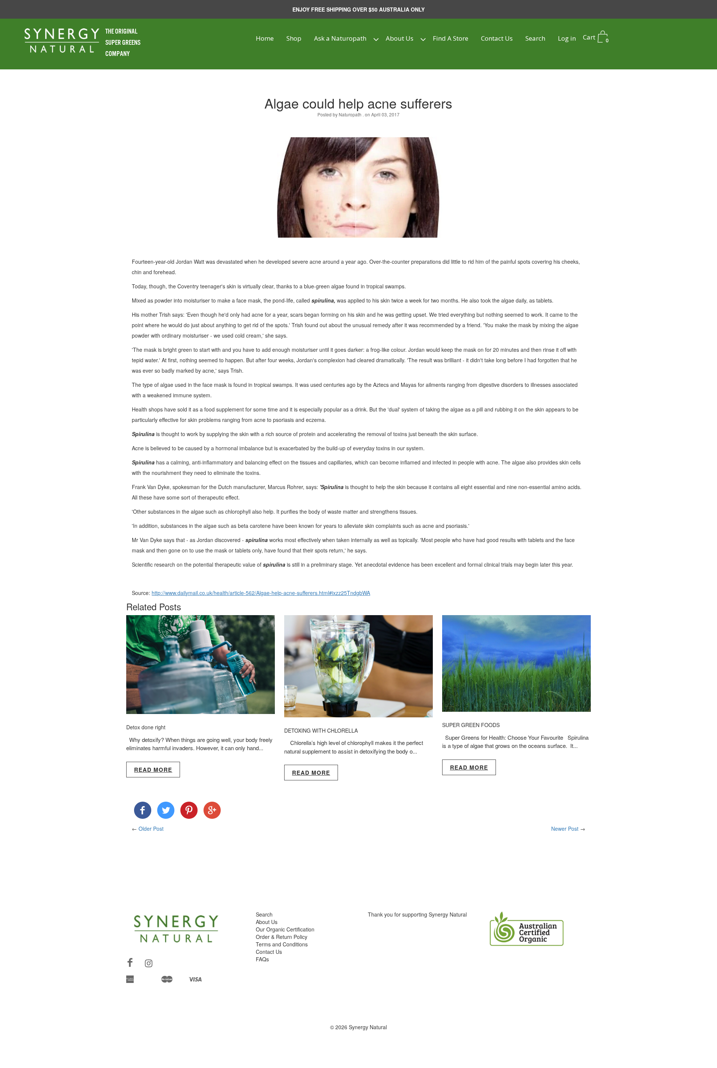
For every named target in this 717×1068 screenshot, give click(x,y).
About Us (399, 38)
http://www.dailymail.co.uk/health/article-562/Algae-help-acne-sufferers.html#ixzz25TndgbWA (261, 592)
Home (265, 38)
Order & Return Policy (281, 936)
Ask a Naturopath (340, 38)
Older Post (151, 828)
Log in (567, 38)
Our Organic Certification (285, 929)
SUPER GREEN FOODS (471, 725)
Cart (595, 38)
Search (535, 38)
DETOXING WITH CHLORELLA (321, 730)
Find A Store (450, 38)
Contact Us (497, 38)
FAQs (262, 959)
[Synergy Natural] (143, 812)
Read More (153, 769)
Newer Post (564, 828)
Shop (293, 38)
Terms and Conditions (282, 944)
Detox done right (145, 727)
